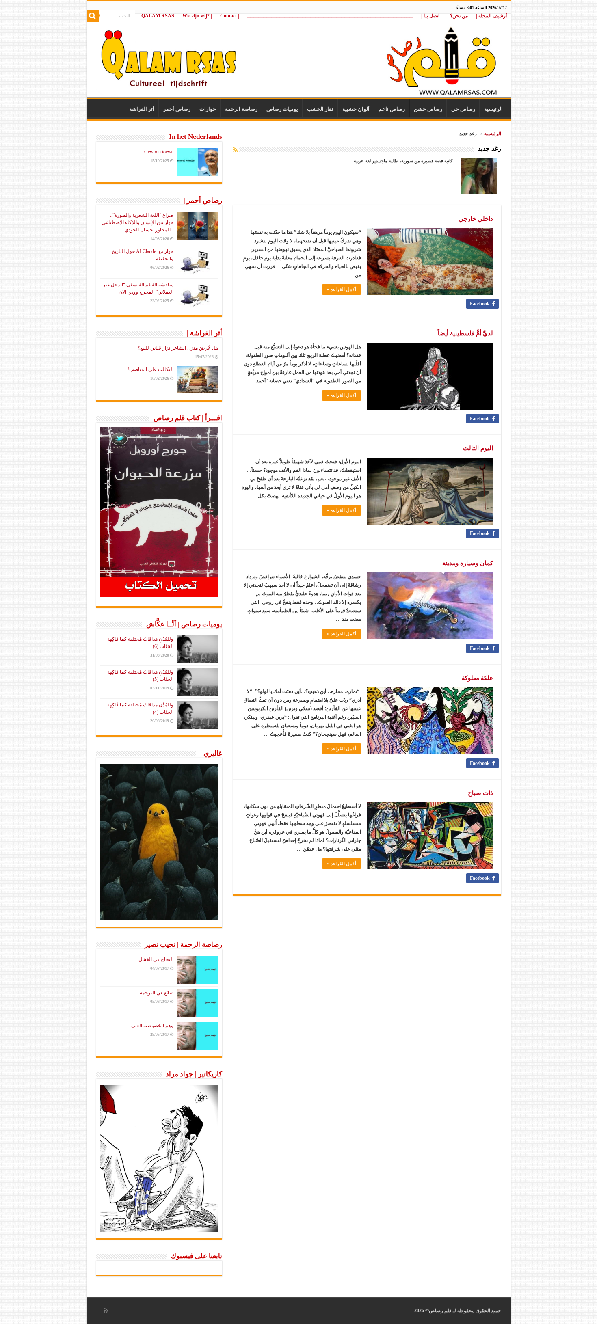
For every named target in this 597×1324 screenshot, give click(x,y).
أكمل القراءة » (341, 289)
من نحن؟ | (458, 16)
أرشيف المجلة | (491, 16)
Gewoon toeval (158, 152)
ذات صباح (480, 793)
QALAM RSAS (157, 16)
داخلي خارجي (476, 219)
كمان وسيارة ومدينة (467, 563)
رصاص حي (463, 109)
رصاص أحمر (176, 109)
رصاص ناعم (392, 109)
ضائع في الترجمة (156, 993)
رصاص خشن (428, 109)
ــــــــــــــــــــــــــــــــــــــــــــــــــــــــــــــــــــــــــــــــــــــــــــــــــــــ (330, 16)
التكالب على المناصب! (150, 369)
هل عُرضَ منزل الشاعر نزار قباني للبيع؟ (178, 348)
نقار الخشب (320, 109)
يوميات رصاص (282, 109)
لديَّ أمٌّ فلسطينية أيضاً (465, 333)
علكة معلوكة (477, 678)
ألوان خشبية (356, 109)
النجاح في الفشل (155, 959)
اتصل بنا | (430, 16)
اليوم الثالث (478, 448)
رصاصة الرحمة (241, 109)
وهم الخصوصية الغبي (152, 1025)
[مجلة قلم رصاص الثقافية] (299, 56)
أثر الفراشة (141, 109)
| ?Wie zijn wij (197, 16)
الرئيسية (493, 109)
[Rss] (106, 1310)
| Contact (229, 16)
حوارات (207, 109)
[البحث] (93, 16)
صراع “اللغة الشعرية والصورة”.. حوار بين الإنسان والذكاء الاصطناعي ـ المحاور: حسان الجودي (137, 222)
